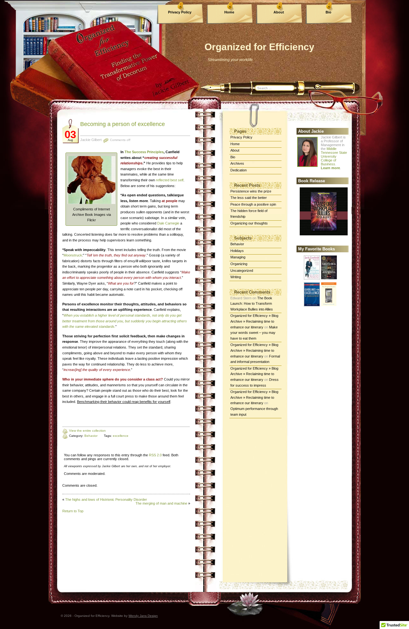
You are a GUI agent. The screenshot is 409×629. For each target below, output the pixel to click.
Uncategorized (241, 270)
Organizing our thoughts (249, 223)
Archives (237, 163)
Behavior (237, 244)
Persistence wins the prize (250, 191)
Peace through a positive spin (253, 204)
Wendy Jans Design (143, 615)
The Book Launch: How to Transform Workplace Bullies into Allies (251, 303)
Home (229, 12)
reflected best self (169, 180)
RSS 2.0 (155, 455)
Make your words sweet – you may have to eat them (254, 332)
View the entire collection (87, 430)
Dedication (238, 170)
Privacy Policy (179, 12)
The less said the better (248, 198)
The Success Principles (144, 152)
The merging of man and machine (161, 503)
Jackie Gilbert (91, 140)
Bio (328, 12)
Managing (237, 257)
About (279, 12)
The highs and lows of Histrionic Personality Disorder (106, 499)
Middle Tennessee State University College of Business (334, 156)
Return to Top (72, 511)
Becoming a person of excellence (122, 124)
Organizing (238, 264)
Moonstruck (73, 255)
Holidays (237, 251)
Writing (235, 277)
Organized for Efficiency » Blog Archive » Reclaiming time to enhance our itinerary (254, 321)
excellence (120, 435)
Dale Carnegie (168, 223)
